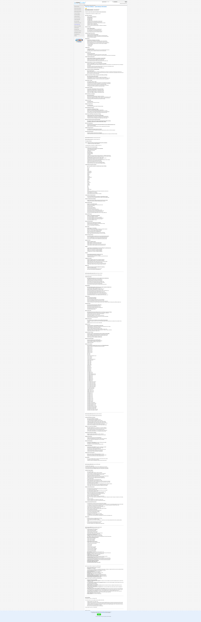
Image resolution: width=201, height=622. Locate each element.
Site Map (75, 35)
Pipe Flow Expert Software (77, 8)
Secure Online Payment (79, 38)
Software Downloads (77, 16)
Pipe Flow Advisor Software (77, 11)
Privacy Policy (103, 612)
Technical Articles (76, 27)
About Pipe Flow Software (77, 32)
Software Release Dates (92, 5)
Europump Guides (76, 29)
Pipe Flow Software (86, 5)
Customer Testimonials (77, 19)
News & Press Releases (77, 14)
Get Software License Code (77, 22)
